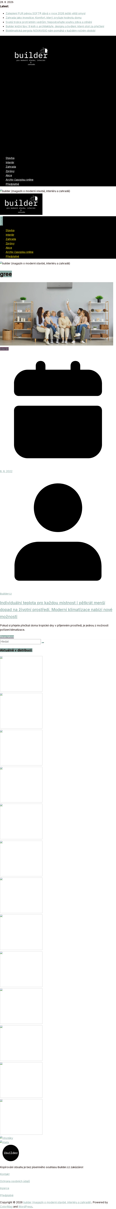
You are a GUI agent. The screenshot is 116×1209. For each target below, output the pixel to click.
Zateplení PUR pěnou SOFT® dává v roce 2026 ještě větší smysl (45, 13)
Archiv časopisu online (19, 179)
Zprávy (10, 171)
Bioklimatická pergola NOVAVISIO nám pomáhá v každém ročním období (50, 30)
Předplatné (12, 184)
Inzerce (4, 1188)
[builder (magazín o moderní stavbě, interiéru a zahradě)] (58, 151)
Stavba (10, 158)
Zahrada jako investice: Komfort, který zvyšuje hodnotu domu (43, 17)
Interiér (10, 162)
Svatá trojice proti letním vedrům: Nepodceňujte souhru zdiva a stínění (49, 22)
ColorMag (6, 1206)
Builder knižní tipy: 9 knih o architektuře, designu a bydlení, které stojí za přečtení (55, 26)
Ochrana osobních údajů (15, 1181)
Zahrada (11, 166)
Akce (9, 175)
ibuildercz (6, 593)
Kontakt (4, 1174)
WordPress (25, 1206)
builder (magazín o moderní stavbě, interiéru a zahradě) (57, 1202)
